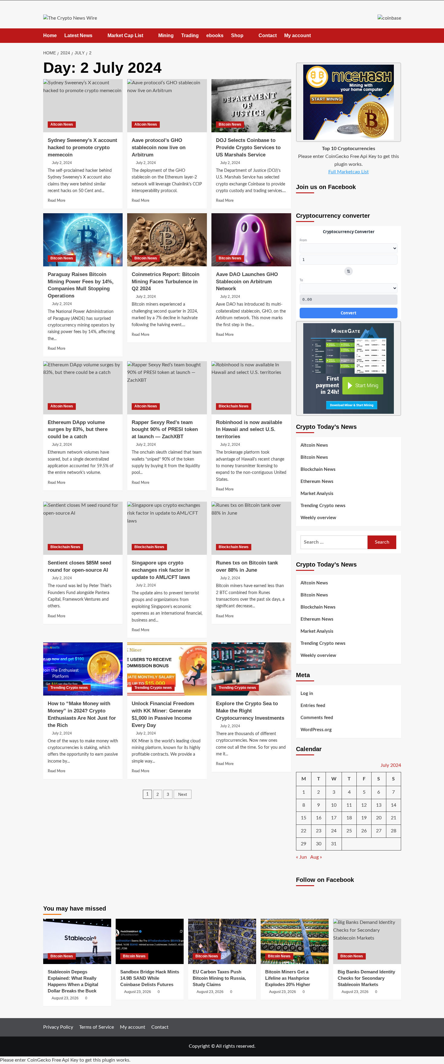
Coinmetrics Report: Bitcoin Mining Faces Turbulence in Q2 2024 (165, 282)
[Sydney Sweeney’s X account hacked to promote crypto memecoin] (83, 105)
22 (303, 830)
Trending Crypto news (69, 688)
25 (349, 830)
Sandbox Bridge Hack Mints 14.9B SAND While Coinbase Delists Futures (149, 978)
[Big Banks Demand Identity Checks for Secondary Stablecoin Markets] (367, 941)
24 (333, 830)
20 (378, 817)
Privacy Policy (58, 1027)
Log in (307, 693)
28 (393, 830)
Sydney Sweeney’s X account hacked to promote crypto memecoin (82, 147)
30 (318, 843)
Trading (190, 35)
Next (182, 794)
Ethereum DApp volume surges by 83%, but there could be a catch (78, 429)
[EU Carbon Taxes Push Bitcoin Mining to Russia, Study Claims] (222, 941)
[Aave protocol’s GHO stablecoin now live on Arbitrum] (167, 105)
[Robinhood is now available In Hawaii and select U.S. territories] (251, 387)
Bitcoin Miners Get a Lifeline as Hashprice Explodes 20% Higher (287, 978)
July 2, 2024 (62, 163)
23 (318, 830)
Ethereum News (317, 481)
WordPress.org (316, 730)
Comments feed (317, 717)
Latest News (78, 35)
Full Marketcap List (348, 171)
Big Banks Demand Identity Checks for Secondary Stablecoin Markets (366, 978)
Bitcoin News (230, 124)
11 (349, 805)
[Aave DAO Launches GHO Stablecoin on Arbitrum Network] (251, 239)
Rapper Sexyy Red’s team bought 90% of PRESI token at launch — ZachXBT (165, 429)
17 (333, 817)
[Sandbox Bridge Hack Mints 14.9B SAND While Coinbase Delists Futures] (150, 941)
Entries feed (313, 705)
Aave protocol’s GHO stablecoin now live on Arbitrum (158, 147)
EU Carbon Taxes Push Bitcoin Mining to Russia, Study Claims (219, 978)
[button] (397, 35)
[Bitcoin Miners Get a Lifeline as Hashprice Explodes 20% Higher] (295, 941)
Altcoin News (61, 124)
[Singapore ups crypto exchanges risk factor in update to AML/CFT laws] (167, 528)
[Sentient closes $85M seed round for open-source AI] (83, 528)
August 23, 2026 (65, 998)
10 (333, 805)
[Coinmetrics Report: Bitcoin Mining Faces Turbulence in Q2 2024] (167, 239)
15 (303, 817)
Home (50, 35)
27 (378, 830)
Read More (56, 200)
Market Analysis (317, 493)
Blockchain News (234, 406)
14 (393, 805)
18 (349, 817)
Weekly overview (318, 518)
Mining (166, 35)
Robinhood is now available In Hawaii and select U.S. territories (249, 429)
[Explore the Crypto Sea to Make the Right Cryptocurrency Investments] (251, 669)
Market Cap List (125, 35)
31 (333, 843)
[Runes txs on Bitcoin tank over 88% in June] (251, 528)
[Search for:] (334, 542)
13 (378, 805)
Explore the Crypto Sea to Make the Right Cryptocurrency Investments (250, 711)
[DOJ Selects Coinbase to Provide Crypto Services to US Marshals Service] (251, 105)
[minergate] (348, 368)
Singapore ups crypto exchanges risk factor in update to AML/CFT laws (161, 570)
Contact (268, 35)
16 (318, 817)
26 (364, 830)
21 (393, 817)
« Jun (301, 857)
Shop (237, 35)
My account (297, 35)
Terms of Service (96, 1027)
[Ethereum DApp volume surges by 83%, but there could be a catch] (83, 387)
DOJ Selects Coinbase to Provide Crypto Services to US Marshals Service (248, 147)
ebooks (215, 35)
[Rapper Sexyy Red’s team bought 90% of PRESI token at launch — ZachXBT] (167, 387)
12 (364, 805)
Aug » (316, 857)
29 (303, 843)
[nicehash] (348, 102)
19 (364, 817)
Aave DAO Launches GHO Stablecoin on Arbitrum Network (247, 282)
